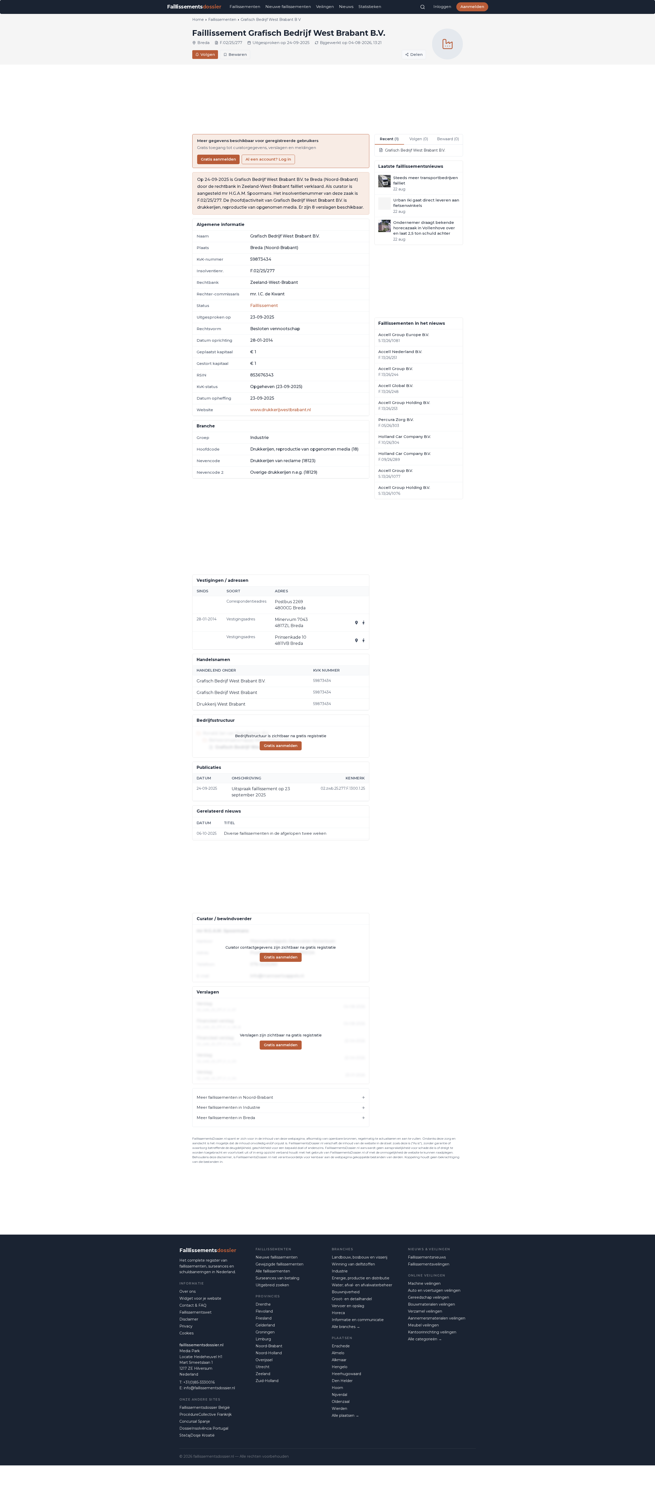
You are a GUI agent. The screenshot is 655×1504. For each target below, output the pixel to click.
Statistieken (370, 6)
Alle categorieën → (425, 1339)
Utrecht (262, 1367)
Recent (389, 139)
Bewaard (448, 139)
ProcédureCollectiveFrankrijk (205, 1414)
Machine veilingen (424, 1283)
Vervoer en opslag (348, 1306)
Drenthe (263, 1304)
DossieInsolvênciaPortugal (203, 1428)
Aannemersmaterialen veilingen (436, 1318)
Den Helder (342, 1380)
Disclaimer (188, 1319)
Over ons (187, 1291)
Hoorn (337, 1387)
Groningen (265, 1332)
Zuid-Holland (267, 1380)
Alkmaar (339, 1360)
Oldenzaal (341, 1401)
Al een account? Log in (268, 159)
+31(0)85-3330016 (199, 1382)
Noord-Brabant (269, 1346)
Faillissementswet (195, 1312)
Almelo (338, 1353)
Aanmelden (472, 6)
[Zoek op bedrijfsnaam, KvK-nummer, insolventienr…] (422, 7)
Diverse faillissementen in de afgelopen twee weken (275, 833)
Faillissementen (245, 6)
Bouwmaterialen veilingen (431, 1304)
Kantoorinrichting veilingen (432, 1332)
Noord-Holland (269, 1353)
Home (198, 19)
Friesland (264, 1318)
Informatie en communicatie (358, 1319)
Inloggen (442, 6)
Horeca (338, 1312)
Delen (416, 54)
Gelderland (265, 1325)
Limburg (263, 1339)
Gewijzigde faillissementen (279, 1264)
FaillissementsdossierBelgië (204, 1407)
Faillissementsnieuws (427, 1257)
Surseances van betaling (277, 1278)
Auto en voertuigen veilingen (434, 1290)
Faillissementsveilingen (428, 1264)
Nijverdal (339, 1394)
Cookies (186, 1333)
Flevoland (264, 1311)
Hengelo (339, 1367)
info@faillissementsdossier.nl (209, 1388)
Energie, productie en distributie (360, 1278)
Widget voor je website (200, 1298)
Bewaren (238, 54)
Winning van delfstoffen (353, 1264)
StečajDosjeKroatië (197, 1435)
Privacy (186, 1326)
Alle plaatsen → (345, 1415)
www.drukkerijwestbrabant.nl (280, 409)
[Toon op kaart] (356, 622)
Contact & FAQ (192, 1305)
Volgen (207, 54)
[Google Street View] (363, 622)
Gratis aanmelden (218, 159)
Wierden (339, 1408)
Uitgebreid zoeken (272, 1285)
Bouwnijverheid (346, 1292)
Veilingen (325, 6)
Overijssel (264, 1360)
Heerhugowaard (346, 1373)
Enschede (341, 1346)
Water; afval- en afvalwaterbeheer (362, 1285)
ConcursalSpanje (194, 1421)
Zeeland (263, 1373)
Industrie (340, 1271)
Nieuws (346, 6)
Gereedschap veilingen (428, 1297)
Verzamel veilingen (425, 1311)
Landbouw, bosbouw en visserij (359, 1257)
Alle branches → (346, 1326)
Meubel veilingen (423, 1325)
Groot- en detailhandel (352, 1299)
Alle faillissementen (273, 1271)
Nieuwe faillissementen (288, 6)
